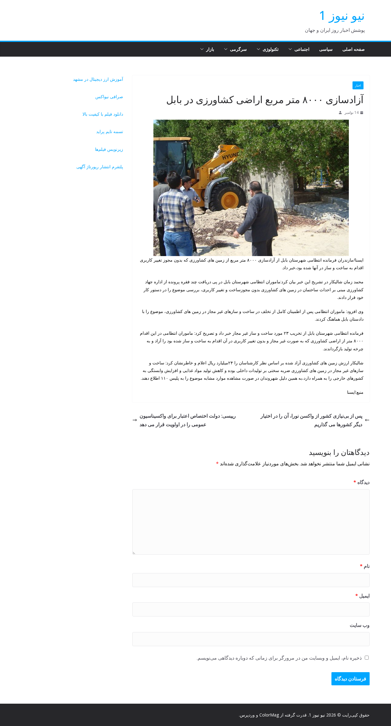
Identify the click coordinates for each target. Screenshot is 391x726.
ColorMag (269, 715)
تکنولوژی (271, 49)
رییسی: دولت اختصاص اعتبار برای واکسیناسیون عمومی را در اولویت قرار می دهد (188, 420)
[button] (291, 49)
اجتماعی (301, 49)
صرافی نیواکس (109, 96)
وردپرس (247, 715)
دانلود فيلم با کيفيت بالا (102, 114)
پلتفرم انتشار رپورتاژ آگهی (99, 166)
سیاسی (326, 49)
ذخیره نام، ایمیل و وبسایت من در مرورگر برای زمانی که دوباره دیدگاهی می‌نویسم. (279, 657)
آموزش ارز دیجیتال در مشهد (98, 79)
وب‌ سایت (360, 625)
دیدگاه (361, 482)
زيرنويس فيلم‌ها (109, 149)
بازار (210, 49)
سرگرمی (238, 49)
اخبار (358, 85)
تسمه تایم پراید (109, 131)
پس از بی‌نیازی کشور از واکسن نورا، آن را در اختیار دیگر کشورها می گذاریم (311, 420)
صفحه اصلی (353, 49)
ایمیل (362, 595)
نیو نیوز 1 (342, 15)
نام (365, 566)
